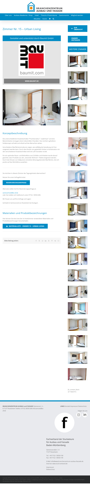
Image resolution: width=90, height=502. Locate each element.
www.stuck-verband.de (59, 464)
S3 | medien (59, 478)
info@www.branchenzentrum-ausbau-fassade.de (67, 461)
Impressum (74, 406)
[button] (53, 18)
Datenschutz (82, 406)
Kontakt (67, 406)
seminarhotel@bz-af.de (10, 193)
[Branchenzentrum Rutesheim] (32, 44)
